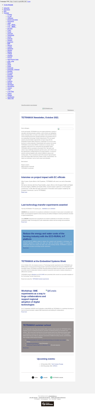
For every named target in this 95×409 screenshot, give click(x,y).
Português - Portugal (13, 69)
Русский (10, 73)
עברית (9, 79)
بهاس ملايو (10, 61)
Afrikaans (10, 18)
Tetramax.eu (70, 110)
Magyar (9, 45)
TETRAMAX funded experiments (41, 279)
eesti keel (10, 33)
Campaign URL (4, 1)
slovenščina (10, 86)
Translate (6, 13)
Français (9, 38)
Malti (8, 63)
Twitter (8, 5)
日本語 (9, 53)
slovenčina (10, 84)
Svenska (9, 78)
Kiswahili (10, 76)
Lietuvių (9, 81)
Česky (9, 30)
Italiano (9, 52)
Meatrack (34, 274)
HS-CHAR (42, 274)
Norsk (9, 64)
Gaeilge (9, 47)
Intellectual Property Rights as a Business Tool (38, 345)
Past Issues (7, 9)
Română (9, 71)
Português (10, 68)
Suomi (9, 37)
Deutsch (9, 40)
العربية (9, 16)
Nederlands (10, 35)
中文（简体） (11, 25)
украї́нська (10, 97)
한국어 (9, 57)
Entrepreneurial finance (33, 343)
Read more (24, 192)
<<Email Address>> (52, 396)
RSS (5, 11)
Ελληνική (10, 42)
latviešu (9, 83)
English (9, 14)
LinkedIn (45, 377)
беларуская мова (12, 19)
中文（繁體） (11, 26)
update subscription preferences (58, 397)
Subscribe (6, 8)
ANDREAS (45, 208)
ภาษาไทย (10, 91)
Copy (29, 1)
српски (9, 88)
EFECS (55, 366)
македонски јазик (12, 59)
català (9, 23)
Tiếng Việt (10, 98)
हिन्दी (8, 43)
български (10, 21)
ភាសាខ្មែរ (9, 55)
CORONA (52, 208)
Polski (9, 66)
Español (9, 74)
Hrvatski (9, 28)
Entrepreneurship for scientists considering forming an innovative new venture (46, 340)
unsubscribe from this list (44, 397)
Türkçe (9, 93)
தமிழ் (9, 89)
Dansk (9, 32)
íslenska (9, 50)
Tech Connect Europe (57, 364)
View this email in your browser (29, 105)
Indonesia (10, 48)
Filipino (9, 95)
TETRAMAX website (58, 377)
